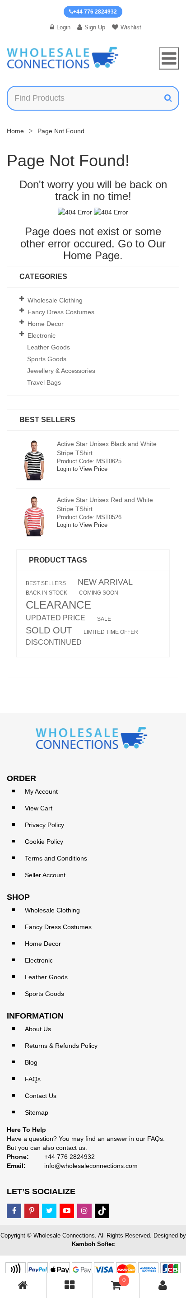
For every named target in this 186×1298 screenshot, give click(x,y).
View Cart (38, 808)
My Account (41, 791)
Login (63, 27)
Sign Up (94, 27)
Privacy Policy (44, 824)
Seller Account (45, 875)
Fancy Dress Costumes (61, 312)
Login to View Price (82, 469)
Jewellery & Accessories (61, 370)
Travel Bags (44, 382)
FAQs (33, 1079)
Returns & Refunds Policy (61, 1045)
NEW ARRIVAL (105, 582)
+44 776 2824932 (95, 12)
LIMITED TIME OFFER (111, 632)
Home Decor (46, 323)
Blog (31, 1062)
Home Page (91, 255)
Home (15, 131)
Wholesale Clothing (55, 300)
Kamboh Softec (93, 1244)
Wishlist (131, 27)
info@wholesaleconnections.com (91, 1165)
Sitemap (36, 1112)
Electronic (42, 335)
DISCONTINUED (54, 642)
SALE (104, 619)
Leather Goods (48, 347)
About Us (38, 1029)
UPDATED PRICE (55, 618)
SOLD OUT (49, 630)
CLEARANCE (58, 605)
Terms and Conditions (56, 858)
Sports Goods (46, 359)
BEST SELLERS (46, 583)
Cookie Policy (44, 841)
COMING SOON (98, 592)
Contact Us (40, 1095)
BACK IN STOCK (46, 592)
